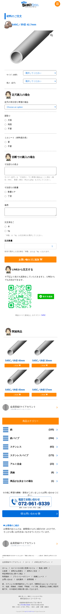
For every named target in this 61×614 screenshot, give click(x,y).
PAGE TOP (57, 610)
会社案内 (19, 579)
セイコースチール (29, 611)
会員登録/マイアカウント (11, 562)
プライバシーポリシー (21, 577)
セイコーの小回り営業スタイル (23, 568)
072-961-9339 (25, 605)
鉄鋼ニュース (39, 577)
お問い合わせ (7, 579)
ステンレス (16, 447)
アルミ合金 (16, 464)
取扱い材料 (43, 568)
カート (27, 562)
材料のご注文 (32, 571)
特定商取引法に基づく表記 (12, 574)
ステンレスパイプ (19, 455)
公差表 (4, 571)
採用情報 (30, 579)
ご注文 (15, 366)
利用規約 (5, 577)
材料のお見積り (17, 571)
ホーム (4, 568)
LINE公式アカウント (42, 562)
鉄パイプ (14, 438)
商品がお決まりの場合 (21, 481)
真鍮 (12, 472)
